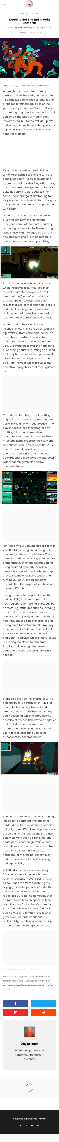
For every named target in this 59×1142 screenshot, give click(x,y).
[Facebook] (20, 1125)
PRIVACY (43, 1119)
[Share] (15, 1003)
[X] (26, 1125)
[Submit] (43, 1012)
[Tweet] (43, 1003)
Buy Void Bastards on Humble (22, 969)
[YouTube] (32, 1125)
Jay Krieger (23, 33)
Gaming (23, 13)
